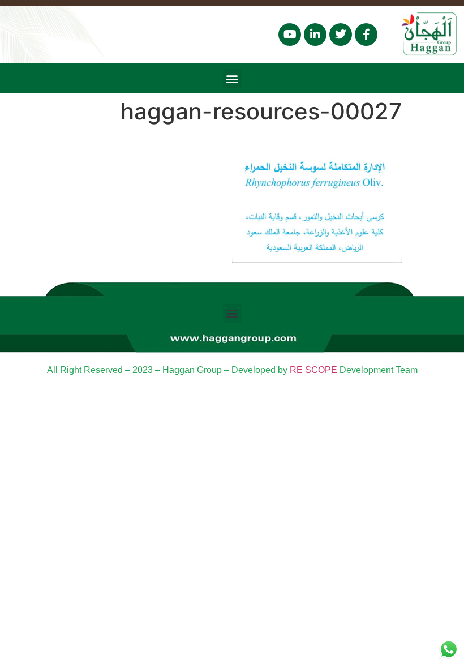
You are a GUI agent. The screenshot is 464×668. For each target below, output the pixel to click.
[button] (232, 78)
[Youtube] (289, 34)
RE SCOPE (313, 370)
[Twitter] (340, 34)
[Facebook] (366, 34)
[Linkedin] (315, 34)
